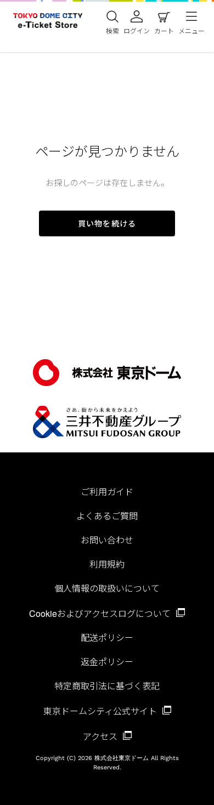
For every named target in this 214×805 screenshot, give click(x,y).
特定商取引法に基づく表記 (107, 685)
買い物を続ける (107, 223)
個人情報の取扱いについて (107, 588)
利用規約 (107, 564)
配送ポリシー (107, 637)
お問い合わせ (107, 540)
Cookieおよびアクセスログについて (101, 613)
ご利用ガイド (107, 491)
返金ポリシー (107, 661)
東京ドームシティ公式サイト (101, 711)
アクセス (101, 736)
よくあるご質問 (107, 515)
